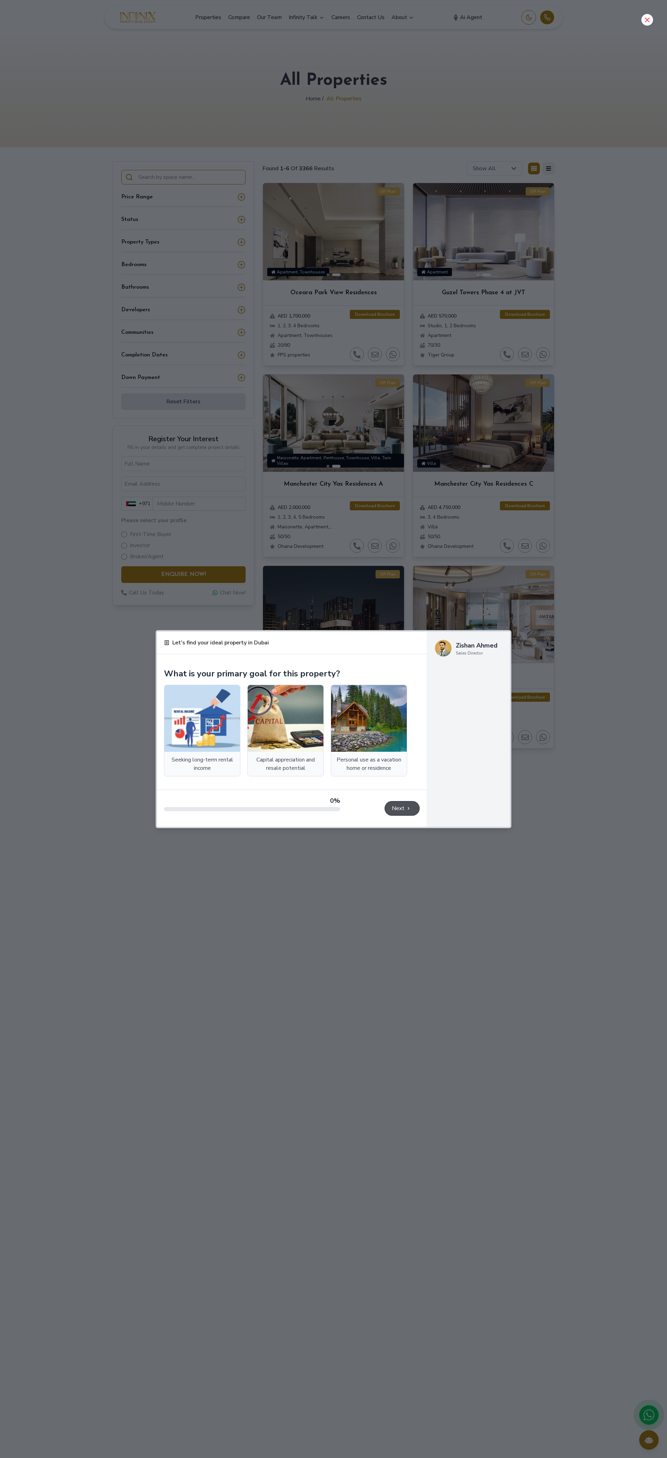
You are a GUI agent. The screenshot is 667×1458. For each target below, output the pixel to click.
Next (398, 808)
